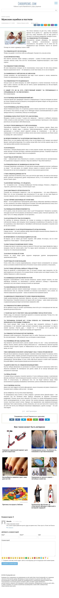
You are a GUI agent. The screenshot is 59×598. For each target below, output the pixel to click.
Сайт (39, 535)
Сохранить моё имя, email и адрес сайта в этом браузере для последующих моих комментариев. (28, 560)
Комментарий (6, 540)
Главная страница (6, 16)
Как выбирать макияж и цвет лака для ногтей (14, 478)
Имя (3, 535)
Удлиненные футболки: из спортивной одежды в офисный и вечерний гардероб (43, 506)
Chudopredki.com (27, 3)
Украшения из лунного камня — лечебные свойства (42, 478)
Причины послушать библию (12, 504)
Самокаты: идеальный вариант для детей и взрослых (15, 450)
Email (22, 535)
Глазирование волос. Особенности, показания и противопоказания (44, 450)
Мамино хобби (25, 23)
